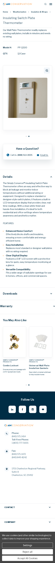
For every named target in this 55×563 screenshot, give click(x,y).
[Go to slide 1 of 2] (26, 385)
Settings (27, 545)
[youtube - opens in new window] (43, 409)
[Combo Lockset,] (14, 342)
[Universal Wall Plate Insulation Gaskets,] (40, 342)
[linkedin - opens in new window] (12, 409)
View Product (14, 354)
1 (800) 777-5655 (20, 443)
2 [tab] (28, 136)
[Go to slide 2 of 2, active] (28, 385)
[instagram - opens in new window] (32, 409)
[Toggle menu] (50, 4)
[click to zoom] (47, 71)
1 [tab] (26, 136)
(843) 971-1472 (19, 454)
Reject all (27, 551)
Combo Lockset (10, 365)
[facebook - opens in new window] (22, 409)
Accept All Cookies (27, 558)
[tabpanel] (27, 97)
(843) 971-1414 (19, 436)
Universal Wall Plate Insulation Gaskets (39, 366)
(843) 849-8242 (19, 457)
